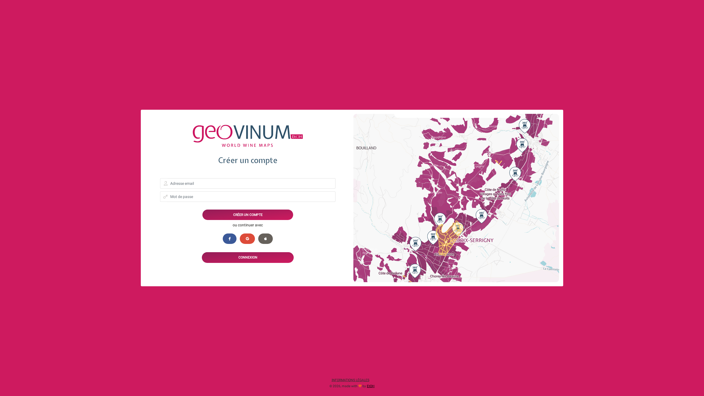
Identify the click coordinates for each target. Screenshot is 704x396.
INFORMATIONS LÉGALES (350, 380)
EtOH (371, 386)
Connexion (247, 257)
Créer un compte (248, 215)
